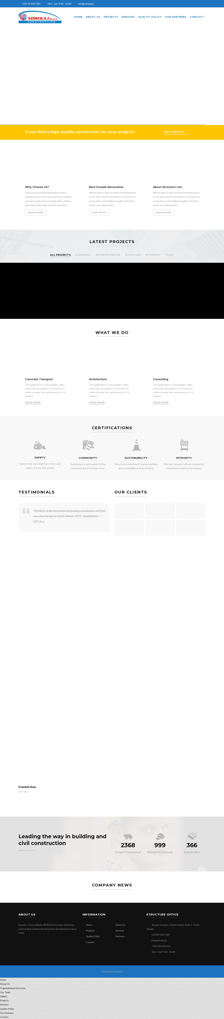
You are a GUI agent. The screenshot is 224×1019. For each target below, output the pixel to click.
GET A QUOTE (173, 132)
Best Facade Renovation (106, 187)
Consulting (160, 379)
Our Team (5, 992)
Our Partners (175, 16)
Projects (111, 16)
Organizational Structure (12, 988)
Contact (197, 16)
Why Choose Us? (37, 187)
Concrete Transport (39, 379)
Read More (33, 402)
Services (128, 16)
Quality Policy (150, 16)
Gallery (3, 996)
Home (78, 16)
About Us (93, 16)
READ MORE (36, 212)
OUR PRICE (99, 212)
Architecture (98, 379)
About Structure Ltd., (168, 187)
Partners (119, 936)
